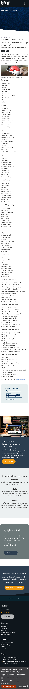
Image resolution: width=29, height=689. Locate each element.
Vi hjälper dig (9, 462)
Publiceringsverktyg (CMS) (7, 643)
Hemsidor (3, 626)
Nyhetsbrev (3, 630)
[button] (14, 683)
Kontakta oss (7, 617)
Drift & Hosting (4, 647)
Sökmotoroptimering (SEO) (8, 632)
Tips (7, 51)
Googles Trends (20, 379)
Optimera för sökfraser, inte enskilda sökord (14, 398)
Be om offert (10, 553)
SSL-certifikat (4, 649)
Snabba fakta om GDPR (13, 395)
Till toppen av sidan (14, 599)
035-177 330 (5, 612)
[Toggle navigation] (26, 3)
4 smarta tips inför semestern (10, 659)
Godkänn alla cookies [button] (8, 686)
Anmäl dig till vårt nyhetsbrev (14, 588)
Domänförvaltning (5, 645)
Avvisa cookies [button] (22, 686)
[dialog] (14, 678)
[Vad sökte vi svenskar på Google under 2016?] (14, 70)
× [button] (27, 668)
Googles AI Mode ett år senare (10, 657)
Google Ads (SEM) (5, 634)
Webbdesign (4, 628)
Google (3, 51)
